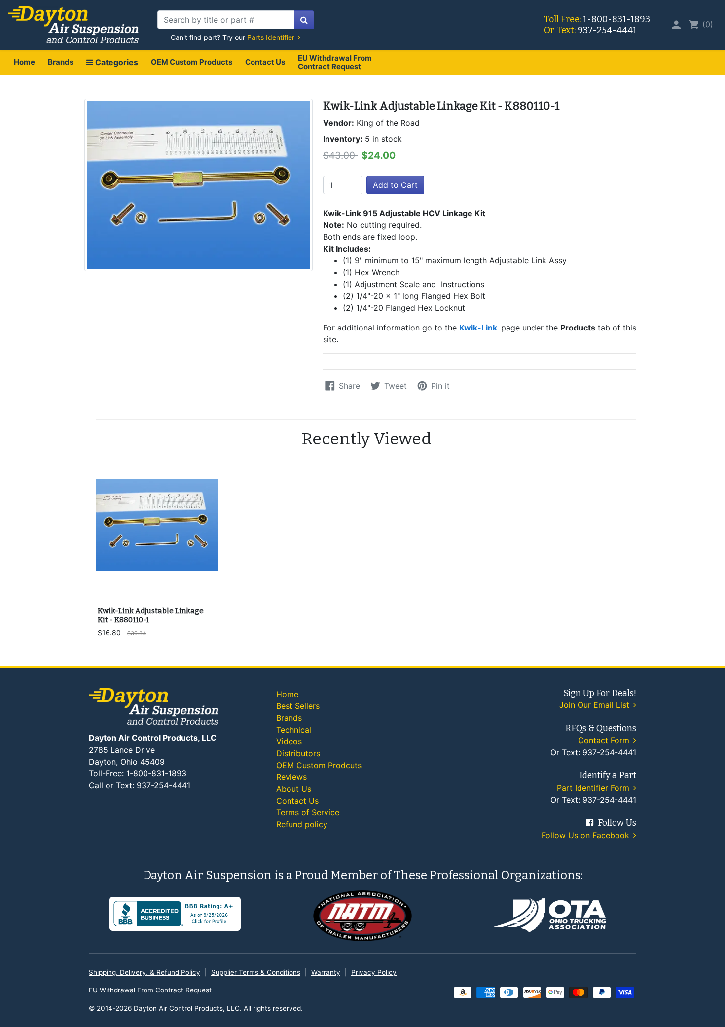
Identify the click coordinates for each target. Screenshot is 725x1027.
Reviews (291, 777)
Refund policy (301, 824)
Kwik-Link (479, 327)
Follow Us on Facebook (587, 835)
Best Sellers (298, 706)
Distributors (298, 753)
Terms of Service (307, 812)
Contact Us (265, 62)
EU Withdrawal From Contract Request (335, 62)
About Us (293, 789)
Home (24, 62)
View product (157, 588)
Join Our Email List (595, 705)
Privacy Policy (374, 972)
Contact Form (605, 740)
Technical (293, 729)
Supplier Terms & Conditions (255, 972)
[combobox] (225, 19)
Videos (289, 741)
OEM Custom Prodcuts (319, 765)
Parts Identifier (271, 37)
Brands (60, 62)
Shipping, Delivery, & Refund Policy (144, 972)
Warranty (325, 972)
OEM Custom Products (191, 62)
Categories (115, 62)
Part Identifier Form (594, 788)
